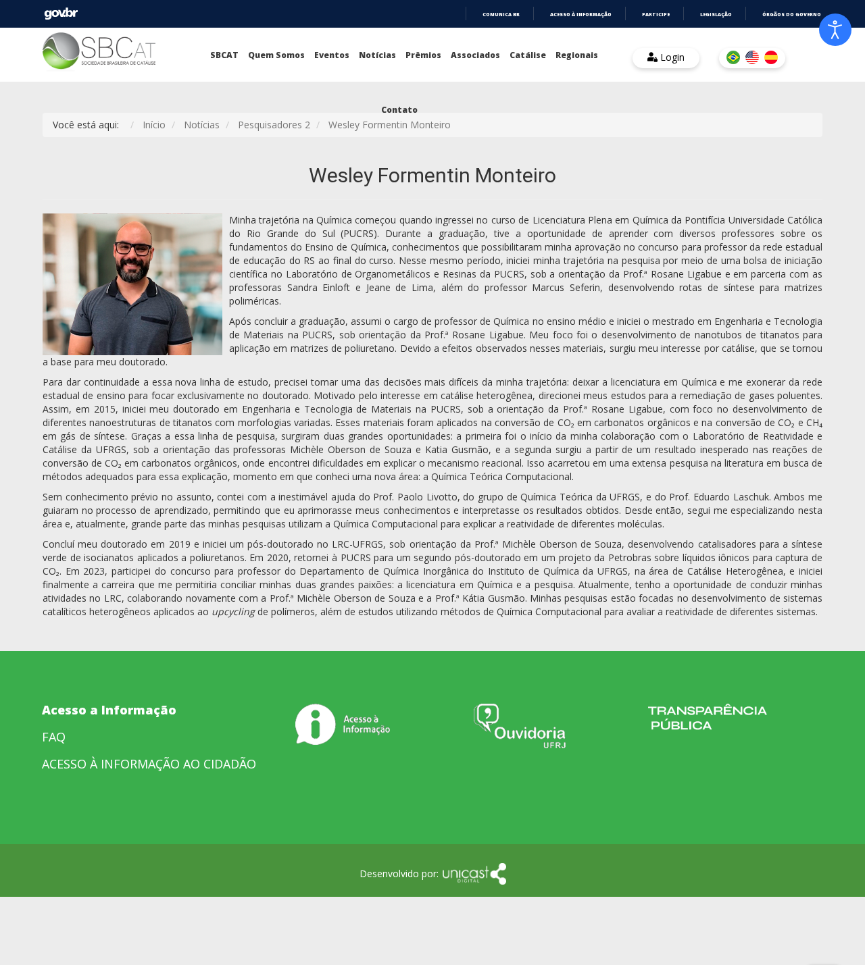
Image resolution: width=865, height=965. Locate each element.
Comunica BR (501, 14)
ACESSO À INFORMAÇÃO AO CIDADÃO (149, 764)
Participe (656, 14)
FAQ (54, 737)
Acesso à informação (581, 14)
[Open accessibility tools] (835, 30)
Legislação (716, 14)
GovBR (61, 13)
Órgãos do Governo (791, 14)
